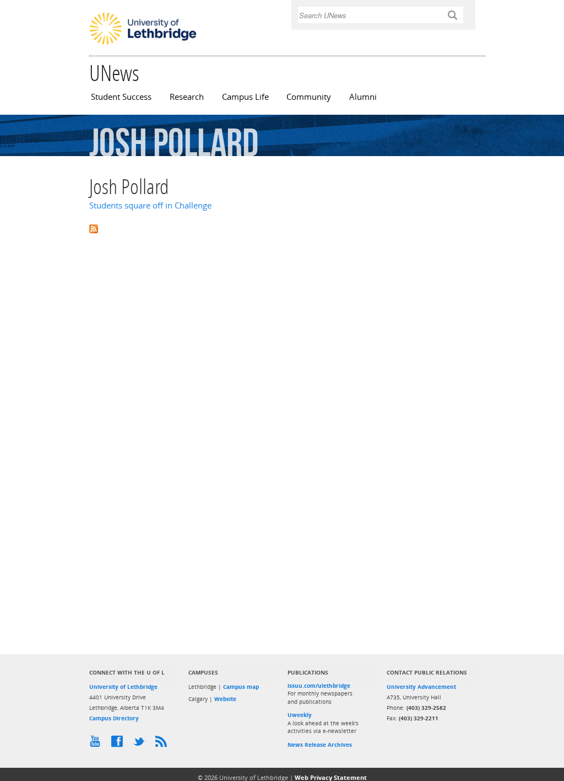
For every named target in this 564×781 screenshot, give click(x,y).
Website (225, 699)
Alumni (363, 97)
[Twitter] (141, 744)
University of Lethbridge (123, 687)
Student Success (121, 97)
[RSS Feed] (163, 744)
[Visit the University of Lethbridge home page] (143, 44)
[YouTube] (97, 744)
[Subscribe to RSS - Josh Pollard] (282, 228)
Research (187, 97)
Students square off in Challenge (150, 205)
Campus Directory (114, 718)
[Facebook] (119, 744)
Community (308, 97)
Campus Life (245, 97)
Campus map (241, 687)
